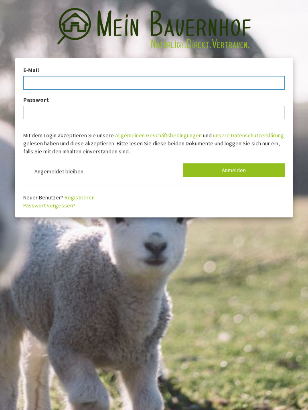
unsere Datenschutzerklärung (248, 135)
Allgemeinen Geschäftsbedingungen (158, 135)
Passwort (36, 99)
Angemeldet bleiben (57, 171)
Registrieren (80, 197)
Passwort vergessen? (49, 205)
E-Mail (31, 70)
